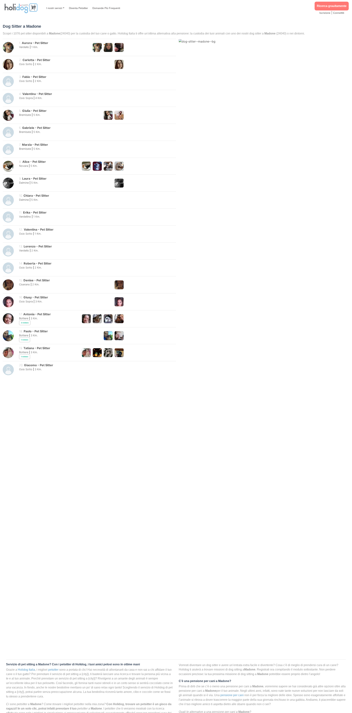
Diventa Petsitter (78, 8)
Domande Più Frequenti (106, 8)
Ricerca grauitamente (331, 6)
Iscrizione (324, 12)
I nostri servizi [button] (54, 8)
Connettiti (338, 12)
